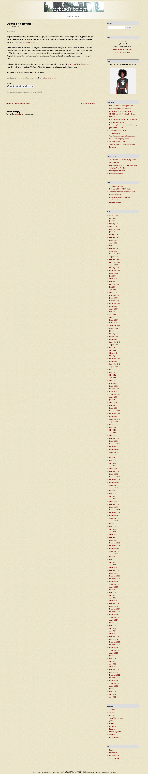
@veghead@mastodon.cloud (122, 49)
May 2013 (112, 350)
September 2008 (114, 485)
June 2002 (112, 691)
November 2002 (114, 678)
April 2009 (112, 466)
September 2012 (114, 364)
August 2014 (113, 328)
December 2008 (114, 477)
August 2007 (113, 521)
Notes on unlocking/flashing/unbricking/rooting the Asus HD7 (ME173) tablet (123, 119)
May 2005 (112, 595)
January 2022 (113, 240)
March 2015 (113, 317)
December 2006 (114, 543)
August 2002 (113, 686)
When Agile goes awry (116, 186)
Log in (111, 750)
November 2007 (114, 512)
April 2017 (112, 290)
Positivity (112, 729)
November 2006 (114, 545)
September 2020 (114, 254)
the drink (112, 734)
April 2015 (112, 314)
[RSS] (29, 86)
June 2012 (112, 372)
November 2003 (114, 645)
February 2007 (114, 537)
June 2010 (112, 427)
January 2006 (113, 573)
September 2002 (114, 683)
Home (69, 16)
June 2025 (112, 221)
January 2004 (113, 639)
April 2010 (112, 433)
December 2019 (114, 262)
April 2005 (112, 598)
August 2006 (113, 554)
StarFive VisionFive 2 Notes (118, 130)
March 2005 (113, 601)
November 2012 (114, 358)
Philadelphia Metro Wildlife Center (120, 189)
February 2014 (114, 334)
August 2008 (113, 488)
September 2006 (114, 551)
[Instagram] (26, 86)
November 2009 (114, 446)
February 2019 (114, 268)
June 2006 (112, 559)
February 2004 (114, 636)
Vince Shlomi (80, 64)
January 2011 (113, 408)
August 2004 (113, 620)
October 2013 (113, 339)
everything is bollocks (116, 718)
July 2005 (112, 590)
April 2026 (112, 218)
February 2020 (114, 259)
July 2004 (112, 623)
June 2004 (112, 625)
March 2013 (113, 353)
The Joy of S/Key (114, 133)
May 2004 (112, 628)
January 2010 (113, 441)
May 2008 (112, 496)
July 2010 (112, 424)
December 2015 (114, 301)
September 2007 (114, 518)
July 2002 (112, 689)
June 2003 (112, 658)
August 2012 (113, 367)
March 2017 (113, 292)
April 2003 (112, 664)
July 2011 (112, 400)
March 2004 (113, 634)
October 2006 (114, 548)
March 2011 (113, 402)
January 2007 (113, 540)
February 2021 (114, 248)
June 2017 (112, 287)
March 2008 (113, 501)
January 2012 (113, 386)
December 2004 (114, 609)
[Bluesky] (23, 86)
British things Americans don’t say (120, 111)
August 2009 (113, 455)
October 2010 (113, 416)
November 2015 (114, 303)
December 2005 (114, 576)
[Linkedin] (14, 86)
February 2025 (114, 224)
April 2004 (112, 631)
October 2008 (114, 482)
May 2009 (112, 463)
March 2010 (113, 435)
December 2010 (114, 411)
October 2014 (113, 323)
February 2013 (114, 356)
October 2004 (114, 614)
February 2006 (114, 570)
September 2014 (114, 325)
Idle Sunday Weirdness (116, 173)
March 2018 (113, 279)
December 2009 (114, 444)
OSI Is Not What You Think (117, 168)
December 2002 (114, 675)
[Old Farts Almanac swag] (123, 93)
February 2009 (114, 471)
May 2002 (112, 694)
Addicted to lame (88, 103)
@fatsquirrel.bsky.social (122, 52)
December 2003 (114, 642)
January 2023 (113, 235)
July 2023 (112, 232)
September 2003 (114, 650)
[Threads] (20, 86)
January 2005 (113, 606)
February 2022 (114, 237)
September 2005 (114, 584)
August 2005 (113, 587)
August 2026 (113, 215)
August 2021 (113, 243)
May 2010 (112, 430)
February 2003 (114, 669)
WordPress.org (114, 758)
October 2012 (113, 361)
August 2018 (113, 273)
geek (111, 721)
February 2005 (114, 603)
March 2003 (113, 667)
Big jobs (111, 715)
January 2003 (113, 672)
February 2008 (114, 504)
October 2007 (114, 515)
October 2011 (113, 391)
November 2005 (114, 578)
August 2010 (113, 422)
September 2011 (114, 394)
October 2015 (113, 306)
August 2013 (113, 345)
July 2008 (112, 490)
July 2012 (112, 369)
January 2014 (113, 336)
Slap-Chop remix (50, 78)
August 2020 (113, 257)
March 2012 (113, 380)
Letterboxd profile (115, 203)
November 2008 (114, 479)
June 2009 (112, 460)
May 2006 (112, 562)
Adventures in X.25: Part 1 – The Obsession (123, 165)
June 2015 (112, 312)
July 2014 (112, 331)
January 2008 (113, 507)
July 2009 (112, 457)
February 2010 (114, 438)
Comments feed (114, 755)
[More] (32, 86)
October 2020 (114, 251)
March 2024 (113, 226)
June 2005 (112, 592)
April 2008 (112, 499)
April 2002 (112, 697)
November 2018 (114, 270)
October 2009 (114, 449)
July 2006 (112, 557)
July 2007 (112, 523)
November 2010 (114, 413)
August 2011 (113, 397)
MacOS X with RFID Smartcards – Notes (122, 114)
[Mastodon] (17, 86)
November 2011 (114, 389)
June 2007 (112, 526)
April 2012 (112, 378)
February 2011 (113, 405)
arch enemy (72, 64)
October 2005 (114, 581)
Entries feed (113, 753)
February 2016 (114, 295)
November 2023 (114, 229)
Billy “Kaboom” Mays (29, 42)
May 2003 (112, 661)
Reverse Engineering (115, 732)
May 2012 (112, 375)
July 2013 (112, 347)
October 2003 (114, 647)
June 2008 (112, 493)
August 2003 (113, 653)
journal (111, 723)
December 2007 (114, 510)
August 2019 (113, 265)
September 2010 (114, 419)
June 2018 (112, 276)
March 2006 (113, 568)
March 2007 (113, 535)
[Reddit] (11, 86)
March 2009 (113, 468)
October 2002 (114, 680)
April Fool (112, 712)
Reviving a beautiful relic (117, 171)
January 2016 (113, 298)
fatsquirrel (76, 16)
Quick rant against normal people (18, 103)
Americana (112, 710)
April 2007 (112, 532)
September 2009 (114, 452)
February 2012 (114, 383)
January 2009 (113, 474)
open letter (113, 726)
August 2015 (113, 309)
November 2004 (114, 612)
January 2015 (113, 320)
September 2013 (114, 342)
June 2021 (112, 245)
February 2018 (114, 281)
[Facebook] (8, 86)
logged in (18, 114)
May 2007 (112, 529)
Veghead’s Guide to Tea (117, 141)
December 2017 (114, 284)
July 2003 (112, 656)
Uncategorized (27, 92)
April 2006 (112, 565)
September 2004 (114, 617)
